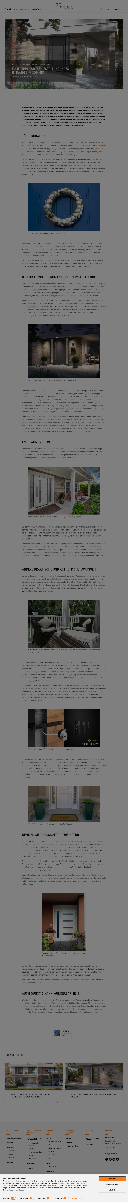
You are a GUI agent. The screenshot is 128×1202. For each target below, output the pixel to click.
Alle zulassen (112, 1179)
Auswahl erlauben (112, 1184)
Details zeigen (77, 1198)
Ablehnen (112, 1190)
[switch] (31, 1198)
